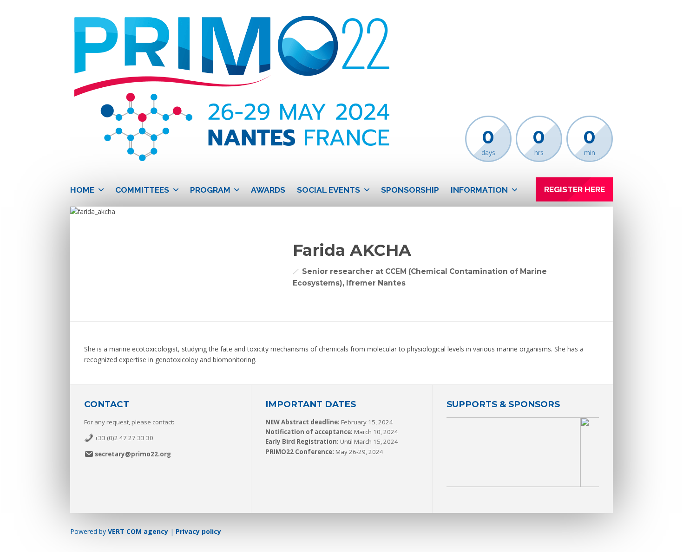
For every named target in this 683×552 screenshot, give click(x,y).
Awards (268, 190)
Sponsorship (410, 190)
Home (82, 190)
